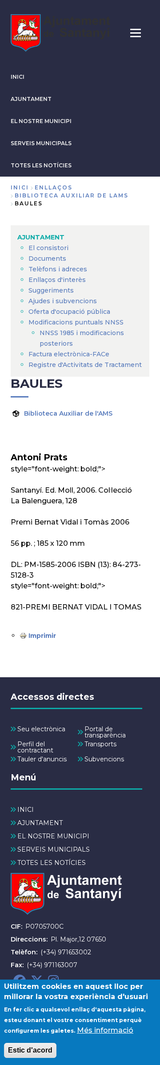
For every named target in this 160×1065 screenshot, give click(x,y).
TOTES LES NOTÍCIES (41, 165)
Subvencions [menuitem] (104, 759)
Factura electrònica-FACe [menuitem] (68, 354)
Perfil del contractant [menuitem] (35, 747)
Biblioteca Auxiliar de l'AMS (68, 413)
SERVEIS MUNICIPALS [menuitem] (53, 849)
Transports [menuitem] (100, 744)
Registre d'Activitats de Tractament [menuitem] (85, 365)
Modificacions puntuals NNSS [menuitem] (76, 322)
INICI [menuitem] (25, 809)
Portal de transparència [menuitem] (105, 732)
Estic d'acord (30, 1050)
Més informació (105, 1030)
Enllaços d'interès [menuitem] (57, 280)
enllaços (53, 187)
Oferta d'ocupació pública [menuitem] (69, 312)
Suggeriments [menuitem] (51, 290)
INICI (17, 76)
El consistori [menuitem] (48, 248)
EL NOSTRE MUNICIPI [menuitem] (53, 836)
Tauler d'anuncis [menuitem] (42, 759)
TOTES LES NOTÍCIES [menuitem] (51, 863)
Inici (20, 187)
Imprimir (42, 636)
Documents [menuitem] (47, 258)
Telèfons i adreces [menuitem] (57, 269)
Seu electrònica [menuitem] (41, 729)
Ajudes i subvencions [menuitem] (62, 301)
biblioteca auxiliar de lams (71, 195)
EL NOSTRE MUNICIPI (41, 121)
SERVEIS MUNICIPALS (41, 143)
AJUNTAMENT (31, 99)
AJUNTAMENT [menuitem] (40, 237)
